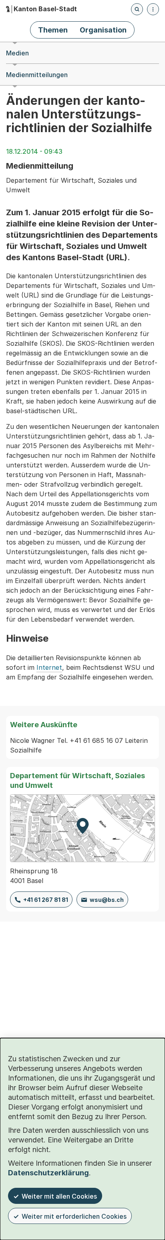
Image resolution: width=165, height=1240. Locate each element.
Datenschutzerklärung (48, 1173)
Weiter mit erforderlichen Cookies (74, 1216)
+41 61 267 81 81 (45, 899)
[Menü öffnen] (153, 9)
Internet (49, 667)
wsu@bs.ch (107, 899)
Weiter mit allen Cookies (59, 1196)
